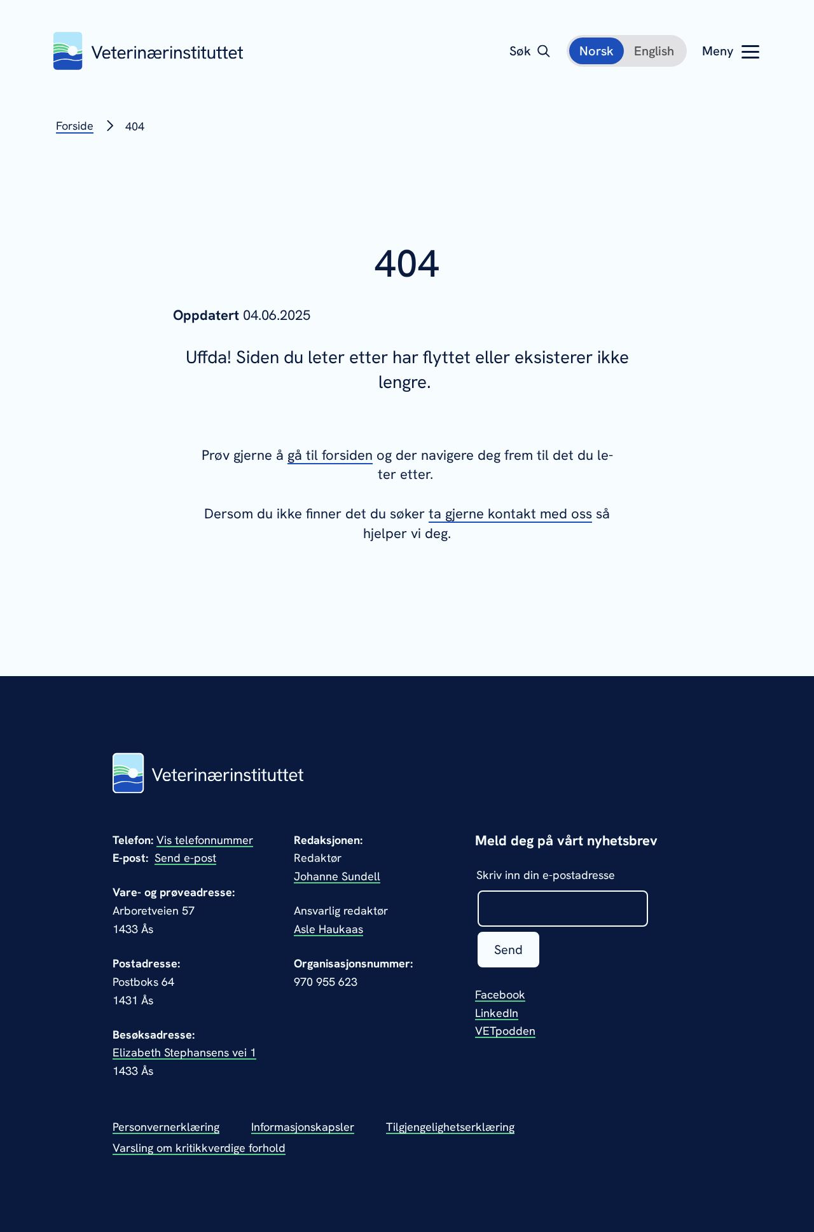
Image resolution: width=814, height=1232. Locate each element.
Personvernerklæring (166, 1126)
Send (508, 949)
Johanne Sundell (337, 876)
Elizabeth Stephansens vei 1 (184, 1052)
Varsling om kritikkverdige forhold (199, 1147)
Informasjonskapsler (302, 1126)
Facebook (500, 994)
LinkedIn (496, 1013)
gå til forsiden (330, 455)
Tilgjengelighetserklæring (450, 1126)
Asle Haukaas (328, 929)
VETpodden (505, 1030)
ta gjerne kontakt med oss (510, 513)
